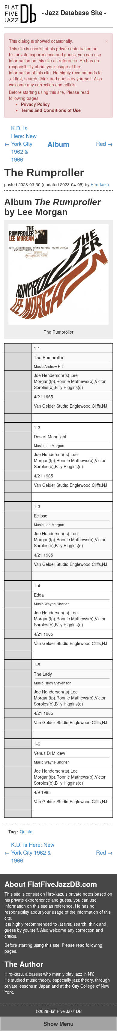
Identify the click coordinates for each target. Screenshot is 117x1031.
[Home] (20, 13)
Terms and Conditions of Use (51, 110)
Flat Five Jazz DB (65, 1011)
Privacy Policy (35, 104)
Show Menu (59, 1024)
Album (58, 144)
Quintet (27, 832)
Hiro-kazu (100, 184)
